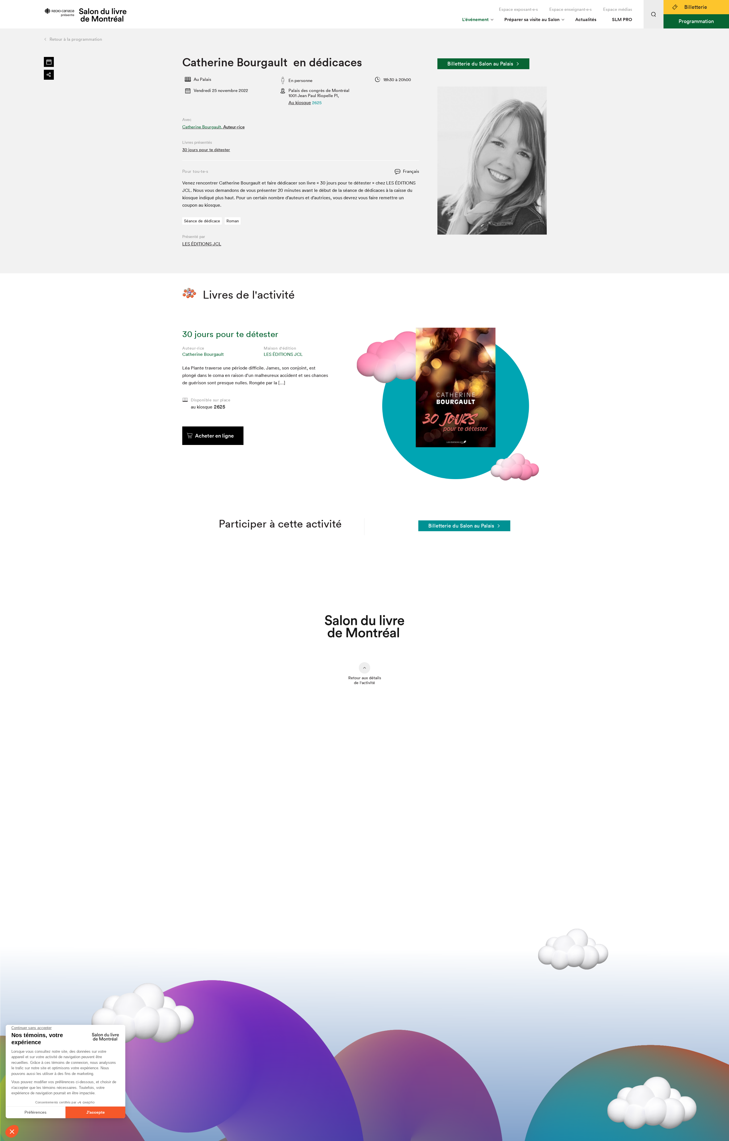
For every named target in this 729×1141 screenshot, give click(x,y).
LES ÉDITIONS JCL (201, 244)
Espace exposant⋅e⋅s (518, 9)
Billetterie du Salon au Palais (480, 63)
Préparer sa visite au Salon (532, 19)
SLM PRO (622, 19)
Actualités (585, 19)
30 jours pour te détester (206, 149)
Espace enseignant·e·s (570, 9)
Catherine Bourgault (203, 354)
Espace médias (617, 9)
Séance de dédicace (202, 220)
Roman (232, 220)
